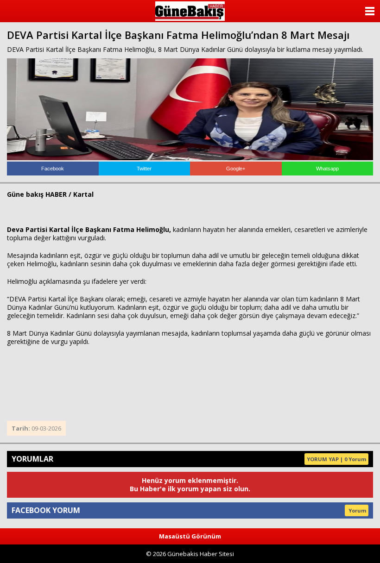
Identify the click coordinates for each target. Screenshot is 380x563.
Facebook (52, 168)
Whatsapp (327, 168)
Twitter (144, 168)
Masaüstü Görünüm (190, 536)
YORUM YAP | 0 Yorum (336, 459)
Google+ (235, 168)
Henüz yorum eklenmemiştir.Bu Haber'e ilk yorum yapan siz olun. (190, 484)
